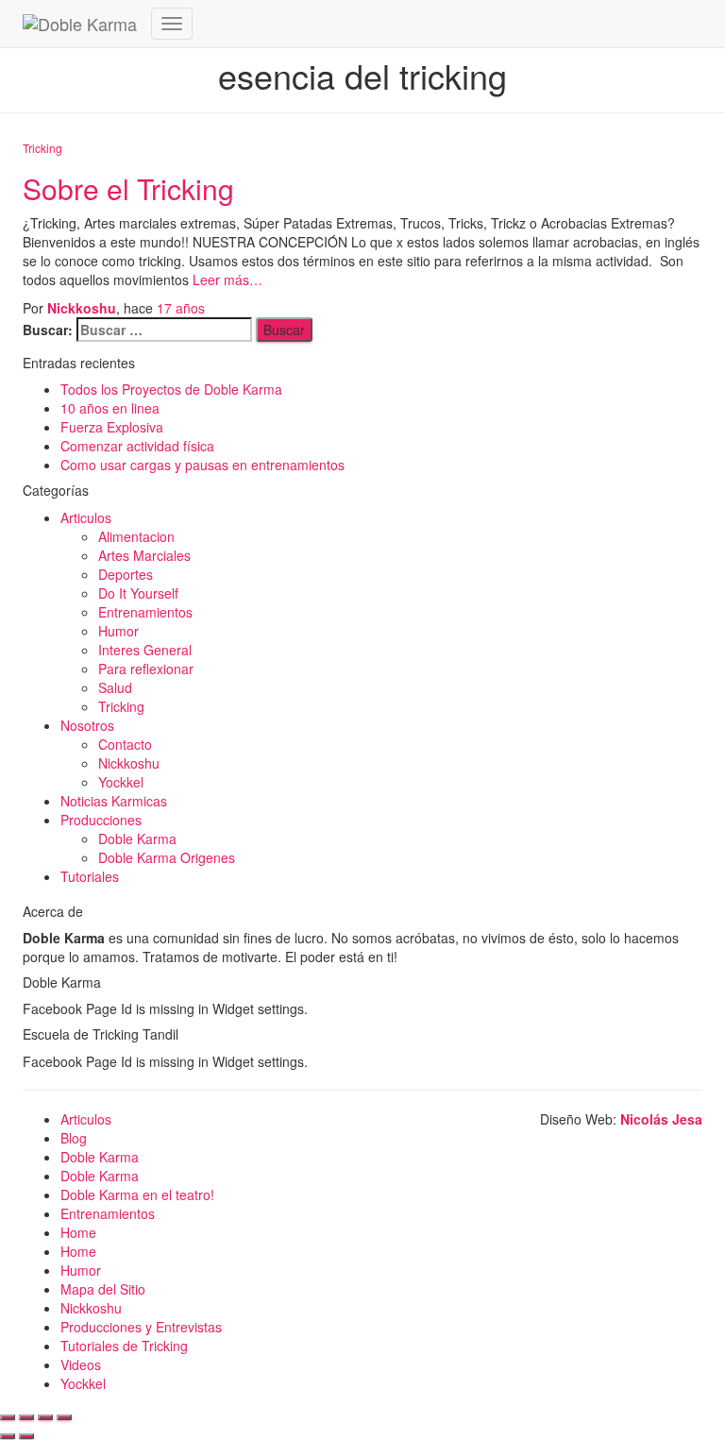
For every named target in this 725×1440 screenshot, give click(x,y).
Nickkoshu (129, 763)
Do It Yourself (138, 593)
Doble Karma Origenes (166, 857)
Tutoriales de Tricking (124, 1345)
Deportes (125, 574)
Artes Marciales (144, 555)
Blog (73, 1137)
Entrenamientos (145, 611)
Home (78, 1232)
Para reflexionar (146, 668)
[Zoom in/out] (64, 1417)
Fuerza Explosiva (111, 426)
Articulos (85, 517)
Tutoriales (89, 876)
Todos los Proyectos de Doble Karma (171, 389)
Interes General (145, 649)
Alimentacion (136, 536)
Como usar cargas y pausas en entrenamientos (202, 464)
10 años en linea (110, 407)
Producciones (101, 819)
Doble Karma (137, 838)
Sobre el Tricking (128, 188)
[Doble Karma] (79, 23)
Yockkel (120, 781)
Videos (80, 1364)
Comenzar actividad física (137, 445)
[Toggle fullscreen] (45, 1417)
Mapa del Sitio (102, 1288)
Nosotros (87, 725)
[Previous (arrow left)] (7, 1436)
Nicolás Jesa (661, 1119)
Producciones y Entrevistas (141, 1326)
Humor (118, 630)
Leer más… (225, 279)
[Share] (26, 1417)
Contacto (125, 744)
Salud (115, 687)
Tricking (42, 148)
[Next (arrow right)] (26, 1436)
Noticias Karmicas (113, 800)
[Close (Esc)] (7, 1417)
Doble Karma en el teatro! (137, 1194)
